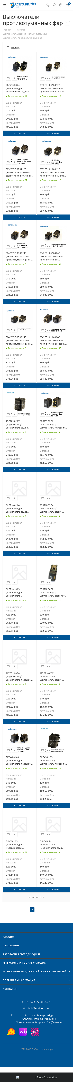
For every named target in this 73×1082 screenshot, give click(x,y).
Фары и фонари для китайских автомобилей (34, 971)
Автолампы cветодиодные (21, 954)
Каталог (8, 936)
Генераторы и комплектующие (24, 962)
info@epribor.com (39, 1008)
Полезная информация (19, 980)
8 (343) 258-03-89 (37, 1002)
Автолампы (11, 945)
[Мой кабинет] (60, 5)
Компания (10, 988)
